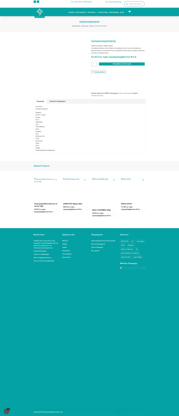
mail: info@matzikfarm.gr (113, 2)
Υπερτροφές (85, 26)
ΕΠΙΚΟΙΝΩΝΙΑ (114, 12)
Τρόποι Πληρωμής (97, 247)
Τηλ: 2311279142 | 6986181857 (81, 2)
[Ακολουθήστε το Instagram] (38, 1)
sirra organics (141, 241)
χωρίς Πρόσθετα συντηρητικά (130, 253)
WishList (65, 241)
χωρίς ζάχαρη (138, 257)
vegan (123, 245)
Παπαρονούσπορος (97, 95)
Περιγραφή (40, 101)
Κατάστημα (66, 251)
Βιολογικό (131, 245)
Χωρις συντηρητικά (127, 249)
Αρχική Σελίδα (76, 26)
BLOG (122, 12)
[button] (98, 72)
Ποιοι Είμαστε (67, 254)
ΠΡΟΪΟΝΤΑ (92, 12)
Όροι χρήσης (95, 251)
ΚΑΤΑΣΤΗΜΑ (103, 12)
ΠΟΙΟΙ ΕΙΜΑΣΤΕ (81, 12)
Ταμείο (64, 247)
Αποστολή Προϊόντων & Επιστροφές (103, 241)
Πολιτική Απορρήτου (98, 244)
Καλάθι (64, 244)
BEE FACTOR (124, 241)
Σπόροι (92, 26)
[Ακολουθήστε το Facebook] (35, 1)
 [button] (56, 210)
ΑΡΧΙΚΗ (71, 12)
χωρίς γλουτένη (125, 257)
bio (132, 241)
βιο (137, 249)
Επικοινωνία (66, 257)
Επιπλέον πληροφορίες (58, 101)
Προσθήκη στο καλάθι (122, 64)
